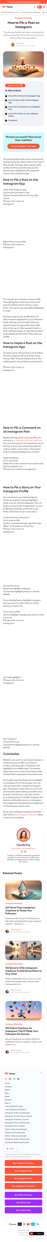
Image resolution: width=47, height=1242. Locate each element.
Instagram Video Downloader (17, 1113)
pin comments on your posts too (27, 440)
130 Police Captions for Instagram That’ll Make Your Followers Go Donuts (21, 1031)
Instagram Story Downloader (17, 1122)
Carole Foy (20, 43)
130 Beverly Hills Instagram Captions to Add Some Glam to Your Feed (23, 970)
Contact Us (23, 1235)
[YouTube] (18, 1079)
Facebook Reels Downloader (17, 1142)
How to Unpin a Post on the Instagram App (23, 101)
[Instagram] (14, 1079)
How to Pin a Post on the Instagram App (24, 96)
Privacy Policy (23, 1232)
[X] (6, 1079)
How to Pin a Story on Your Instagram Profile (23, 114)
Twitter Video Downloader (16, 1129)
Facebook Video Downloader (17, 1139)
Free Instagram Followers (15, 1109)
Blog (7, 1093)
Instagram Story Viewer (15, 1126)
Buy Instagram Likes (11, 12)
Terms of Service (23, 1230)
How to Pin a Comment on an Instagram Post (24, 108)
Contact (8, 1086)
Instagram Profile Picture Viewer (18, 1116)
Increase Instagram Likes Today (23, 146)
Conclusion (12, 120)
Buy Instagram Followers (31, 12)
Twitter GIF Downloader (15, 1132)
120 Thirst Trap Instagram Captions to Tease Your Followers (20, 910)
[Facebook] (10, 1079)
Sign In (7, 1103)
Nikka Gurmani (15, 930)
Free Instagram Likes (13, 1106)
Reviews (8, 1100)
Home (7, 1083)
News (7, 1096)
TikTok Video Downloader (16, 1136)
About (7, 1090)
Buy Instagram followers (26, 814)
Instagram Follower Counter (17, 1119)
